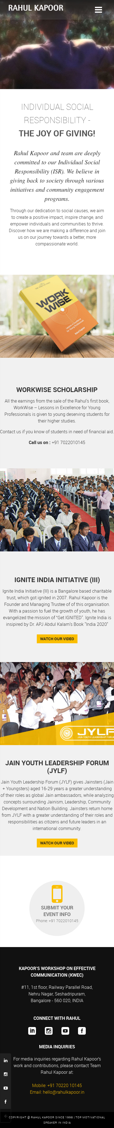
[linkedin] (29, 1031)
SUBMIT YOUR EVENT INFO (57, 913)
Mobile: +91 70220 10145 (57, 1085)
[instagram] (45, 1031)
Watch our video (57, 638)
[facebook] (79, 1031)
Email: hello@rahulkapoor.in (57, 1092)
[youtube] (62, 1031)
